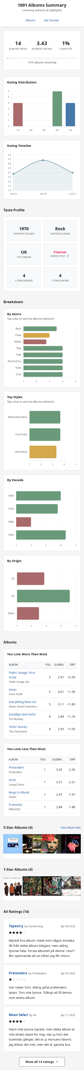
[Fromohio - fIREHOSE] (71, 886)
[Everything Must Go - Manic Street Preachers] (13, 844)
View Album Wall (71, 827)
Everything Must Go (22, 702)
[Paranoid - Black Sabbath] (71, 844)
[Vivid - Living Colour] (51, 886)
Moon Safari (18, 1015)
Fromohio (15, 805)
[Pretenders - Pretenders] (13, 886)
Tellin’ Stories (18, 727)
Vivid (12, 780)
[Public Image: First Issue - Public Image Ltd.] (51, 844)
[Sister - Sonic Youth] (32, 844)
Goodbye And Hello (22, 714)
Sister (13, 690)
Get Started (51, 20)
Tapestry (16, 926)
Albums (30, 20)
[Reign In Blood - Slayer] (32, 886)
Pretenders (16, 767)
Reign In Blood (19, 792)
